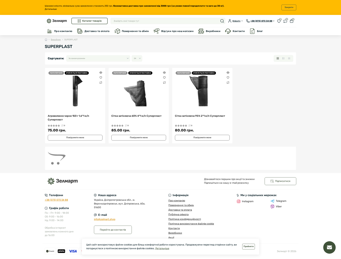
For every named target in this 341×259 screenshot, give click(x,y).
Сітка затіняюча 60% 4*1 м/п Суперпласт (136, 115)
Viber (279, 206)
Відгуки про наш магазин (177, 31)
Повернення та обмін (135, 31)
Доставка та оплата (97, 31)
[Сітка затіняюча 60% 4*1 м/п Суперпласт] (138, 91)
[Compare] (100, 82)
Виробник (56, 39)
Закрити (289, 7)
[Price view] (289, 58)
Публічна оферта (178, 214)
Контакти (239, 31)
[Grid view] (278, 58)
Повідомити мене (75, 137)
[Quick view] (100, 72)
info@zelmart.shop (104, 219)
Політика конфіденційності (184, 219)
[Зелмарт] (106, 181)
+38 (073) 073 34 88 (56, 199)
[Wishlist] (100, 77)
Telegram (281, 201)
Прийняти (248, 246)
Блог (260, 31)
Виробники (213, 31)
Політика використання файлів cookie (191, 223)
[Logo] (57, 20)
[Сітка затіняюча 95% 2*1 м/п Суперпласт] (202, 91)
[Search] (222, 21)
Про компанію (63, 31)
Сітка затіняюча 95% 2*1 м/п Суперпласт (200, 115)
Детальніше (51, 9)
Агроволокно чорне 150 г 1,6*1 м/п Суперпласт (68, 117)
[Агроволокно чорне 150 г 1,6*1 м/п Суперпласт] (75, 91)
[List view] (283, 58)
